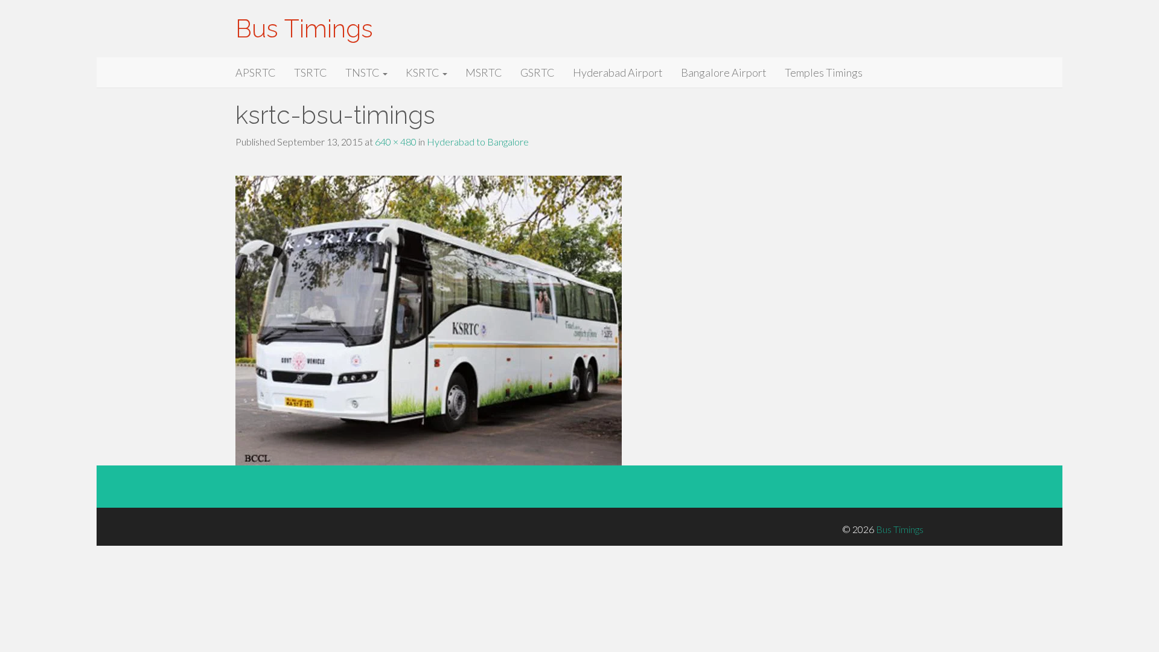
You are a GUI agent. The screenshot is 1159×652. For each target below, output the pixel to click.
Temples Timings (824, 72)
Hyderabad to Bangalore (478, 141)
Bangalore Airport (724, 72)
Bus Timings (304, 28)
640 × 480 (396, 141)
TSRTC (310, 72)
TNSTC (363, 72)
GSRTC (537, 72)
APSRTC (255, 72)
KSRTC (423, 72)
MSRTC (483, 72)
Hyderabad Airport (618, 72)
